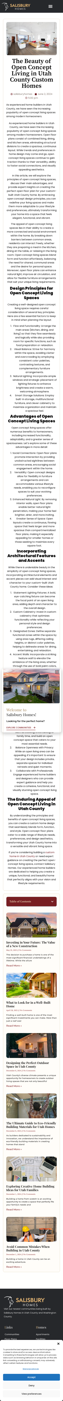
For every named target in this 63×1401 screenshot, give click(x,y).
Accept (31, 1377)
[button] (58, 1343)
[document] (31, 700)
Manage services (31, 1369)
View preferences (32, 1393)
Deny (32, 1385)
